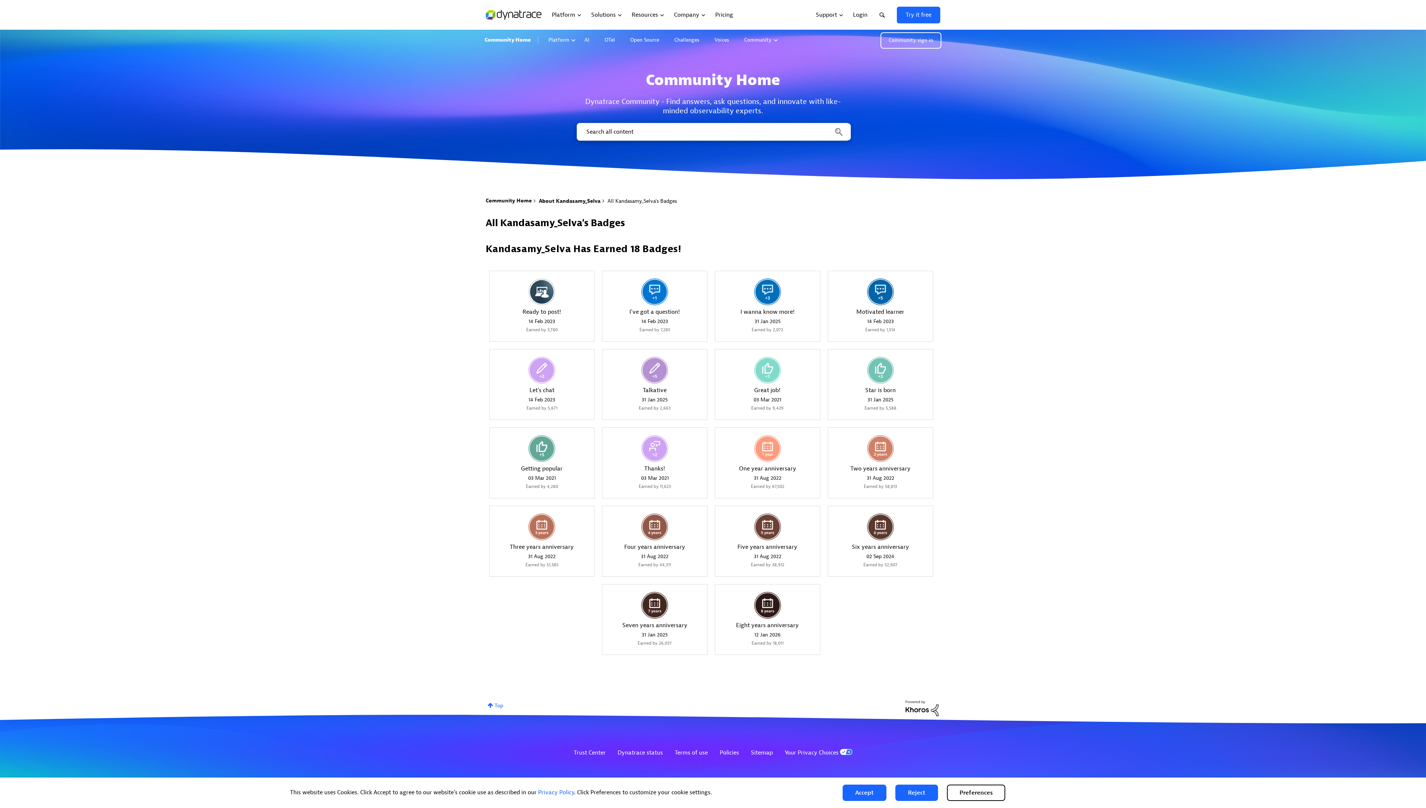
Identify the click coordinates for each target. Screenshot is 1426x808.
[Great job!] (767, 370)
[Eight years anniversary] (767, 605)
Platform (558, 40)
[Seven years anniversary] (654, 605)
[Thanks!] (654, 448)
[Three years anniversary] (541, 527)
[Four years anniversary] (654, 527)
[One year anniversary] (767, 448)
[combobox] (713, 132)
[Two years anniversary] (880, 448)
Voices (721, 40)
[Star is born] (880, 370)
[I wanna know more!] (767, 291)
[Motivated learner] (880, 291)
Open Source (644, 40)
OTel (610, 40)
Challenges (686, 40)
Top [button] (499, 706)
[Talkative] (654, 370)
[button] (864, 793)
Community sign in (911, 40)
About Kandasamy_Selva (569, 201)
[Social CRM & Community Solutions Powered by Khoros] (922, 708)
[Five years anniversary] (767, 527)
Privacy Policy (556, 792)
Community (758, 40)
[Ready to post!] (541, 291)
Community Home (508, 40)
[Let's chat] (541, 370)
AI (587, 40)
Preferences (976, 792)
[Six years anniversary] (880, 527)
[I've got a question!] (654, 291)
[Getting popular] (541, 448)
